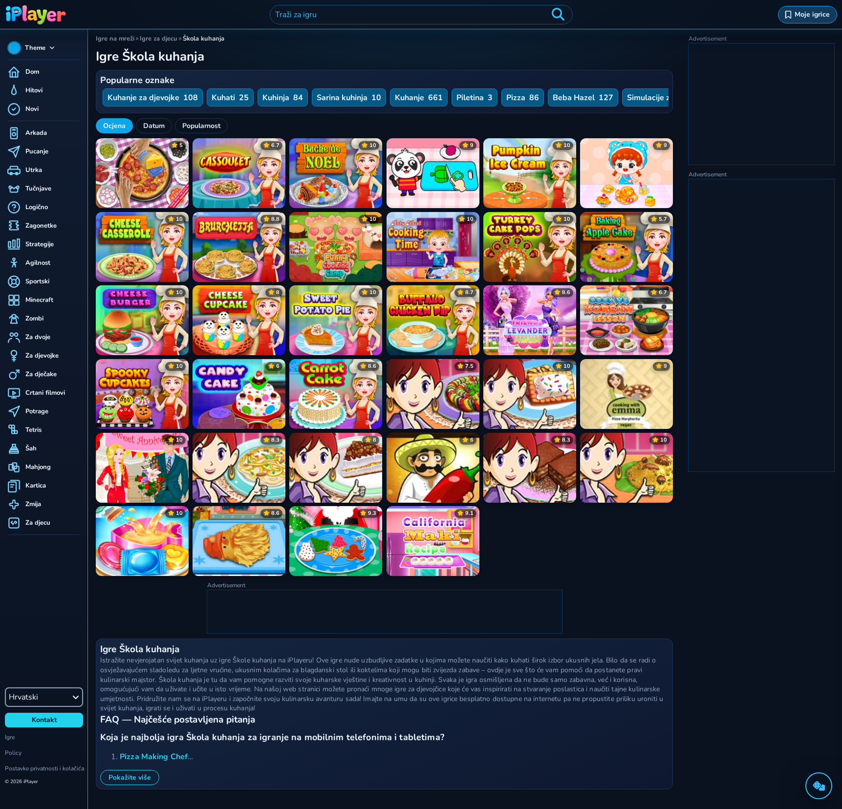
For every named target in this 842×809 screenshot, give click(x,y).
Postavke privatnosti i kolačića (44, 768)
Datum (154, 125)
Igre (10, 737)
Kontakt (44, 719)
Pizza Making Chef (154, 756)
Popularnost (201, 125)
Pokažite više (129, 777)
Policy (13, 753)
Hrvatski (23, 697)
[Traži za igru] (558, 14)
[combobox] (421, 14)
